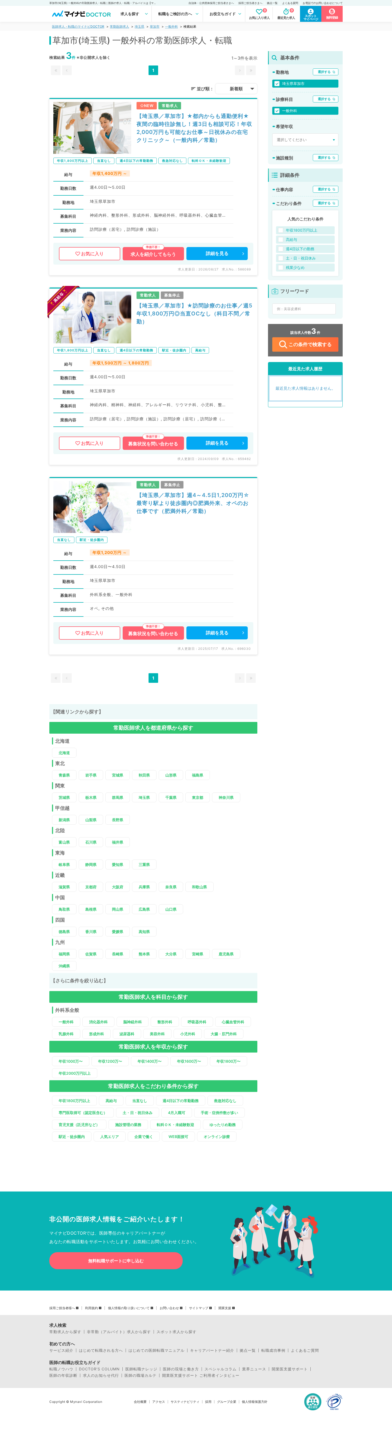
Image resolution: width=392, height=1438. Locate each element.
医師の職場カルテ (141, 1375)
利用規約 (91, 1308)
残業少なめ (295, 267)
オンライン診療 (217, 1136)
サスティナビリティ (185, 1401)
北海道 (64, 752)
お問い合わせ (169, 1308)
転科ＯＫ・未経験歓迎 (175, 1124)
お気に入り (92, 253)
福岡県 (64, 954)
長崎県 (117, 954)
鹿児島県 (226, 954)
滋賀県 (64, 887)
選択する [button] (324, 72)
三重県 (144, 864)
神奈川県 (226, 797)
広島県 (144, 909)
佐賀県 (91, 954)
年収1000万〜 (71, 1061)
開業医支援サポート (290, 1369)
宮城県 (117, 775)
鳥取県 (64, 909)
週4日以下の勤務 (300, 248)
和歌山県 (199, 887)
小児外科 (187, 1034)
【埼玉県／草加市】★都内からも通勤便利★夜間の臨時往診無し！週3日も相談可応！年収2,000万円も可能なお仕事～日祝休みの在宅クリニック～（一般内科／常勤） (194, 128)
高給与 (111, 1100)
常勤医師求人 (119, 26)
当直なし (139, 1100)
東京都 (197, 797)
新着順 (236, 88)
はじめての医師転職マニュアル (157, 1350)
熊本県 (144, 954)
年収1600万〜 (189, 1061)
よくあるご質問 (305, 1350)
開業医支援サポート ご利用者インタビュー (200, 1375)
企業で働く (143, 1136)
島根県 (91, 909)
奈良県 (171, 887)
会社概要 (140, 1401)
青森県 (64, 775)
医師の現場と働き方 (181, 1369)
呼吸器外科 (197, 1022)
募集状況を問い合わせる (153, 443)
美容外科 (157, 1034)
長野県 (117, 819)
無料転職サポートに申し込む (116, 1260)
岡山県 (117, 909)
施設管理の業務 (128, 1124)
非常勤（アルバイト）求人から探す (119, 1332)
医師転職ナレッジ (141, 1369)
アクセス (158, 1401)
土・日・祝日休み (138, 1112)
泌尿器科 (126, 1034)
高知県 (144, 931)
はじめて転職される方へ (101, 1350)
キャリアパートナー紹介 (212, 1350)
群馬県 (117, 797)
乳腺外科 (66, 1034)
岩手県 (91, 775)
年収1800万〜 (229, 1061)
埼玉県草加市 (293, 83)
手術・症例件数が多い (219, 1112)
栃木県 (91, 797)
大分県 (171, 954)
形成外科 (96, 1034)
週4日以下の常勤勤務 (181, 1100)
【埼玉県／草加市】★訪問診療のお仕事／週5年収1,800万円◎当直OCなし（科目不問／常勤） (195, 313)
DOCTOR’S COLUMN (99, 1369)
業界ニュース (254, 1369)
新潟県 (64, 819)
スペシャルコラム (221, 1369)
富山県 (64, 842)
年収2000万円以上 (75, 1073)
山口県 (171, 909)
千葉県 (171, 797)
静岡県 (91, 864)
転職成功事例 (273, 1350)
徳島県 (64, 931)
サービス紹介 (61, 1350)
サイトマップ (198, 1308)
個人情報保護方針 (254, 1401)
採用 (208, 1401)
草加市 (154, 26)
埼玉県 (139, 26)
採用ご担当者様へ (62, 1308)
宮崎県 (197, 954)
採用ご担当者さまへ (250, 3)
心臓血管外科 (233, 1022)
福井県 (117, 842)
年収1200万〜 (110, 1061)
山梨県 (91, 819)
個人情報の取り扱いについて (129, 1308)
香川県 (91, 931)
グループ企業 (226, 1401)
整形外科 (164, 1022)
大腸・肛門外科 (224, 1034)
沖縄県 (64, 966)
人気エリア (109, 1136)
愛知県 (117, 864)
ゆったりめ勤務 (223, 1124)
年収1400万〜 (150, 1061)
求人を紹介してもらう (153, 254)
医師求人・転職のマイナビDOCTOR (78, 26)
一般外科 (171, 26)
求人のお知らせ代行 (101, 1375)
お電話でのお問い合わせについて (323, 3)
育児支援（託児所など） (79, 1124)
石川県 (91, 842)
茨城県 (64, 797)
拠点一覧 (272, 3)
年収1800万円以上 (74, 1100)
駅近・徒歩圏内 (72, 1136)
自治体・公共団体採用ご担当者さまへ (211, 3)
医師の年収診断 (63, 1375)
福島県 (197, 775)
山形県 (171, 775)
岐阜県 (64, 864)
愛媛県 (117, 931)
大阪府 (117, 887)
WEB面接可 (178, 1136)
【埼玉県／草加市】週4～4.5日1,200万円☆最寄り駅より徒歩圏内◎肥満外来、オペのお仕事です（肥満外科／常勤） (193, 503)
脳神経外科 (132, 1022)
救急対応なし (225, 1100)
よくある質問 (290, 3)
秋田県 (144, 775)
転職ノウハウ (61, 1369)
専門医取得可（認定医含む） (83, 1112)
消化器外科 (98, 1022)
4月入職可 (176, 1112)
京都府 (91, 887)
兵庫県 (144, 887)
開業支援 (224, 1308)
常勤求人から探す (65, 1332)
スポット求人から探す (177, 1332)
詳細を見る (217, 253)
